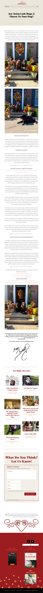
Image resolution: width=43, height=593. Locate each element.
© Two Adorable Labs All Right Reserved (30, 590)
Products (16, 419)
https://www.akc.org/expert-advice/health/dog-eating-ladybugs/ (21, 280)
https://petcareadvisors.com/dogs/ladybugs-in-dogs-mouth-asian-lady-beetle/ (21, 282)
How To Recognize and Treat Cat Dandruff (21, 277)
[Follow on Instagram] (32, 541)
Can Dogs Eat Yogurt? (30, 388)
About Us (6, 590)
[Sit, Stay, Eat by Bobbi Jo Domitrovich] (12, 559)
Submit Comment (30, 494)
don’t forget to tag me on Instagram (16, 337)
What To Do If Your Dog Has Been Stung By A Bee (21, 275)
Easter (27, 436)
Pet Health (24, 19)
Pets (28, 19)
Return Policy (18, 590)
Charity (11, 393)
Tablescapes (33, 437)
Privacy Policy (12, 590)
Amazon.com (11, 516)
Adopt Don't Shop (12, 392)
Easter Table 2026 (30, 434)
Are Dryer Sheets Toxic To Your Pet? (21, 273)
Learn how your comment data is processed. (27, 499)
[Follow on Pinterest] (28, 541)
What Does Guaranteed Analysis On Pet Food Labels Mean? (30, 410)
